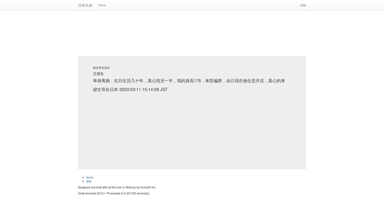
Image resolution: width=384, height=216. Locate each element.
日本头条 (85, 5)
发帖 (304, 5)
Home (102, 5)
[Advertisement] (192, 28)
